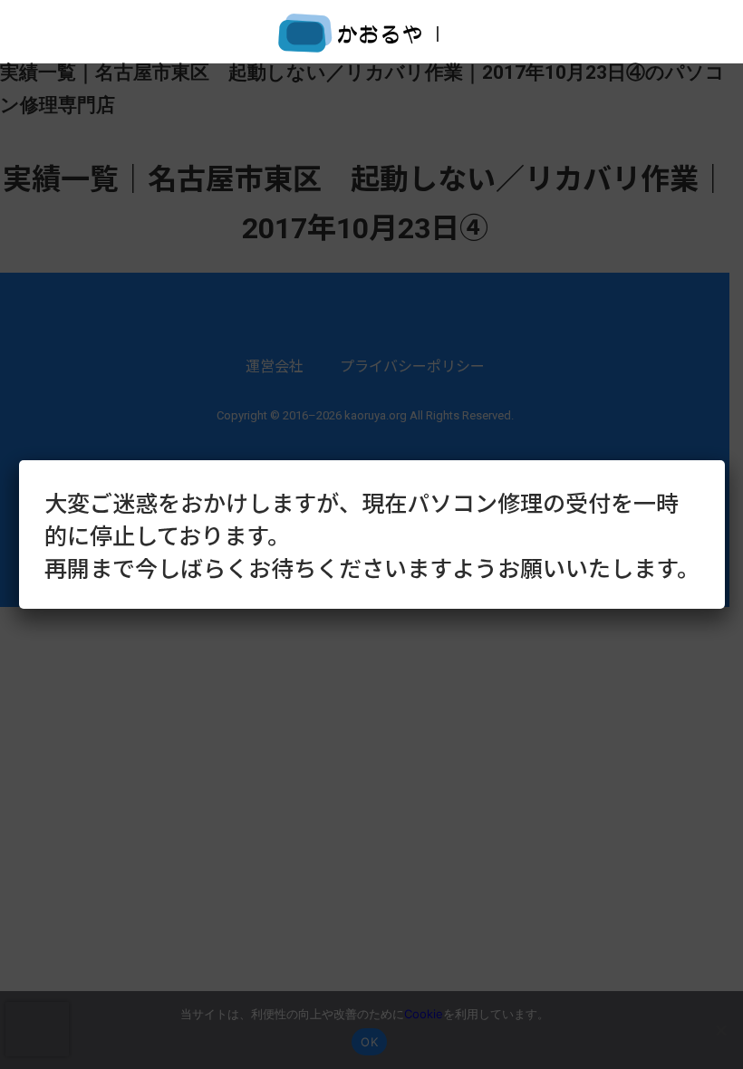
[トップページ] (350, 40)
